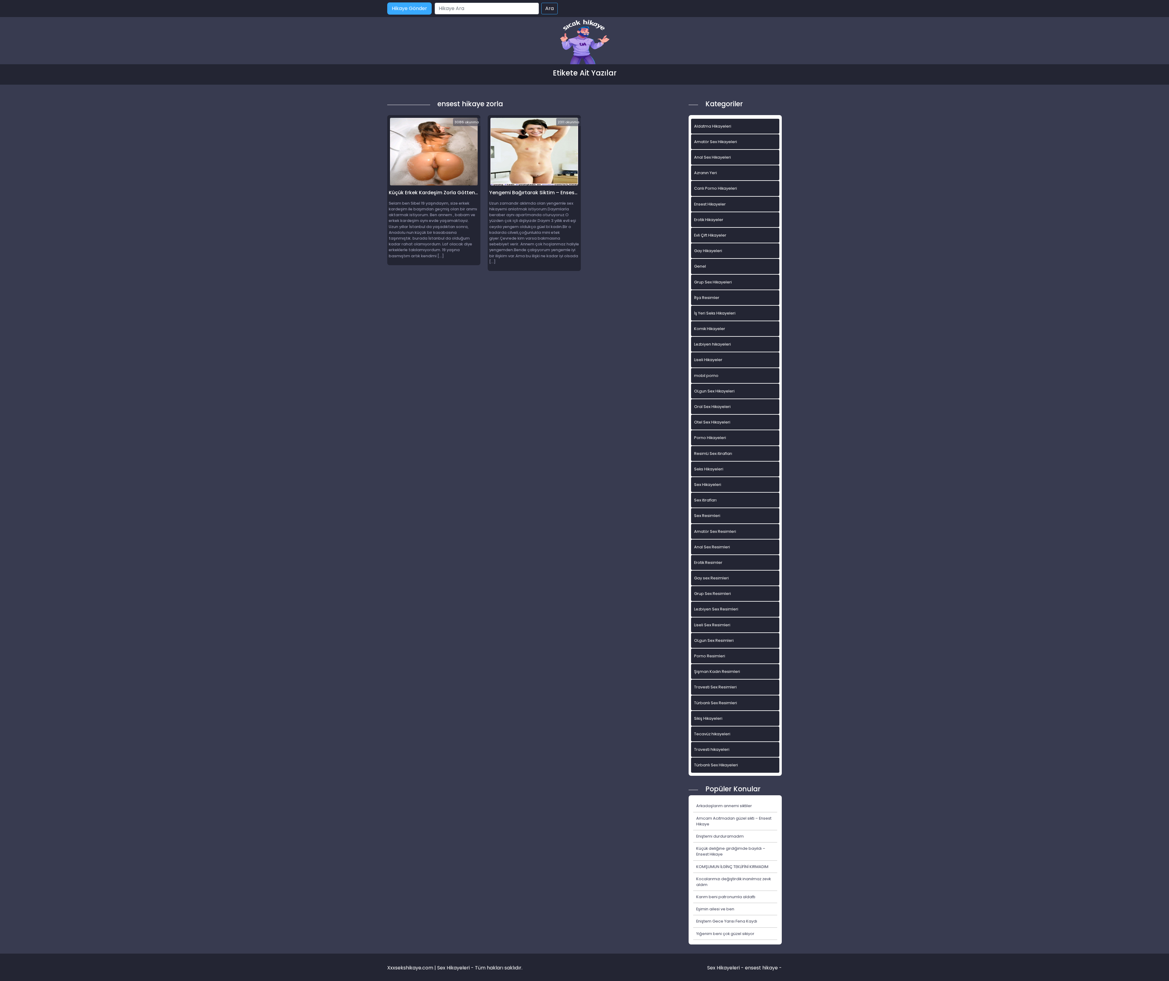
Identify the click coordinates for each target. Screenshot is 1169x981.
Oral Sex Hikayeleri (712, 406)
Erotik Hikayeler (708, 219)
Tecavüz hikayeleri (712, 734)
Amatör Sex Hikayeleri (715, 141)
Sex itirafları (705, 500)
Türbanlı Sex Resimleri (715, 702)
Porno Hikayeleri (710, 437)
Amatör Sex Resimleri (715, 531)
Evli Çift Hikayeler (710, 235)
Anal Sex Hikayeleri (712, 157)
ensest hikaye (761, 967)
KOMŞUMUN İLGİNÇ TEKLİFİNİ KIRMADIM (732, 866)
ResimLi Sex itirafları (713, 453)
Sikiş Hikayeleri (708, 718)
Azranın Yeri (705, 172)
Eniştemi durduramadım (720, 836)
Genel (700, 266)
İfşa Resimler (706, 297)
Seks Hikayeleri (708, 469)
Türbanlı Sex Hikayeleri (716, 765)
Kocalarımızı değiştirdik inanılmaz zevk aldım (733, 881)
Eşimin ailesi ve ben (715, 909)
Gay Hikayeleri (708, 250)
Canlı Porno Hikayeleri (715, 188)
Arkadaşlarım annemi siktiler (724, 805)
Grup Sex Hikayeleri (713, 282)
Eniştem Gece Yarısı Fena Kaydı (726, 921)
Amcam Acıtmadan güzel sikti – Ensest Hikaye (733, 821)
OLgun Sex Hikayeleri (714, 391)
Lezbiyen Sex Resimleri (716, 609)
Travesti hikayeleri (711, 749)
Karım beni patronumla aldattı (725, 896)
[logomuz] (584, 42)
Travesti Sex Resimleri (715, 687)
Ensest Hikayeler (710, 204)
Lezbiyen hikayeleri (712, 344)
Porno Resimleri (709, 656)
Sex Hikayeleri (707, 484)
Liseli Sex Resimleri (712, 625)
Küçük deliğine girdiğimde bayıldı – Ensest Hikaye (730, 851)
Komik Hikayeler (709, 328)
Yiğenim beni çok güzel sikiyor (725, 933)
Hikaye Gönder (409, 8)
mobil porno (706, 375)
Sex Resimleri (707, 515)
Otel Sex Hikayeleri (712, 422)
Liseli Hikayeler (708, 359)
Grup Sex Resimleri (712, 593)
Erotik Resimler (708, 562)
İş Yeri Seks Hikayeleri (714, 313)
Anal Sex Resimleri (712, 547)
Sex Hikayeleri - (726, 967)
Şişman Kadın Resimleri (717, 671)
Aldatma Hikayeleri (712, 126)
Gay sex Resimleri (711, 578)
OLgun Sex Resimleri (714, 640)
